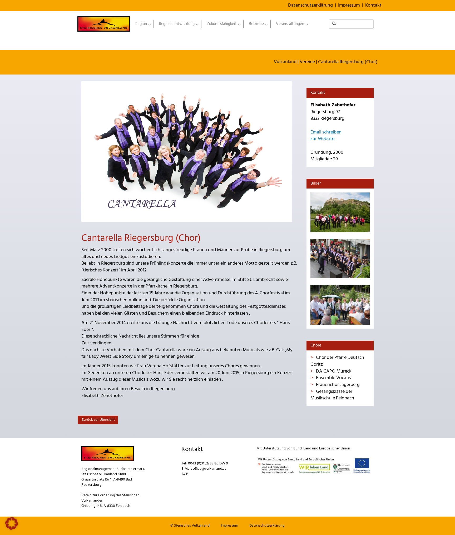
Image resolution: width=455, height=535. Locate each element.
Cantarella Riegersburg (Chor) (348, 62)
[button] (11, 523)
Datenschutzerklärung (310, 5)
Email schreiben (326, 132)
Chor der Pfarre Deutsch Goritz (337, 361)
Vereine (307, 62)
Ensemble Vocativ (333, 378)
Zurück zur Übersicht (98, 420)
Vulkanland (285, 62)
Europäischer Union (334, 448)
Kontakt (373, 5)
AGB (184, 474)
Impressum (349, 5)
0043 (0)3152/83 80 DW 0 (208, 463)
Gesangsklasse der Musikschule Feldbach (332, 395)
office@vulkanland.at (209, 469)
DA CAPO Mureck (333, 371)
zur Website (322, 139)
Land (307, 448)
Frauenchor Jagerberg (337, 385)
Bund (297, 448)
